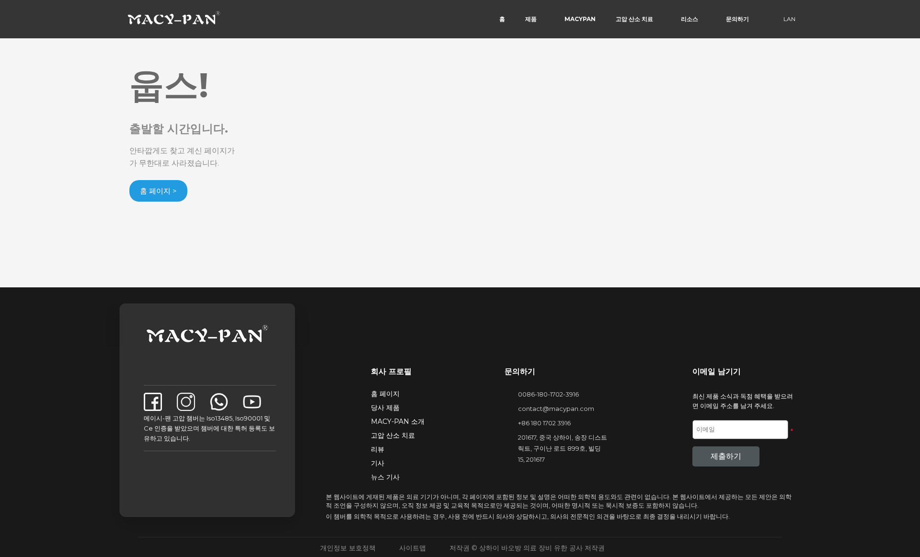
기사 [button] (377, 463)
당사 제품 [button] (385, 407)
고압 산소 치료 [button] (393, 435)
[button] (502, 19)
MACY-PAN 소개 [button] (398, 421)
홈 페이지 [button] (385, 393)
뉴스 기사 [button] (385, 477)
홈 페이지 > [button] (158, 190)
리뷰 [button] (377, 449)
